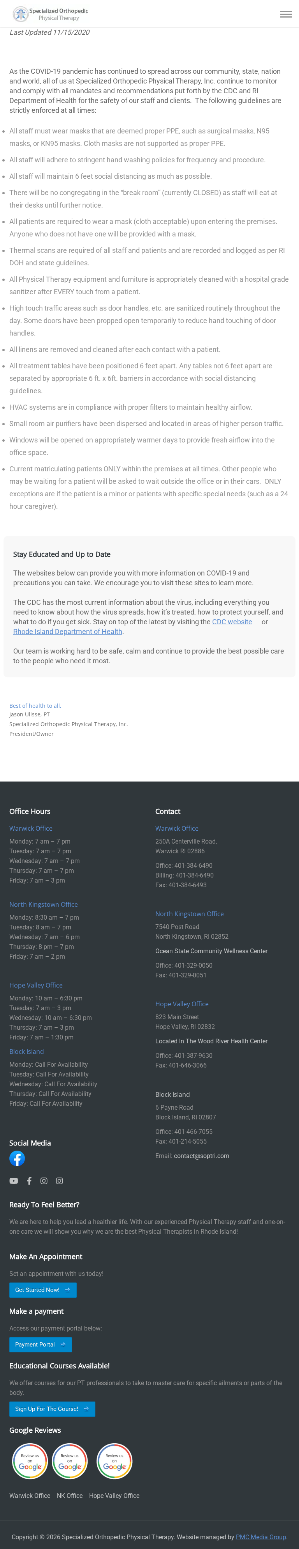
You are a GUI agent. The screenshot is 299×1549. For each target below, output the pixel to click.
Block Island (172, 1094)
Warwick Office (29, 1495)
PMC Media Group (261, 1537)
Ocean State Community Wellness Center (211, 951)
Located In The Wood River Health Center (211, 1041)
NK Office (70, 1495)
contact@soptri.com (201, 1156)
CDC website (232, 622)
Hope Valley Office (114, 1495)
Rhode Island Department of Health (67, 631)
